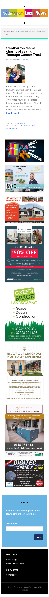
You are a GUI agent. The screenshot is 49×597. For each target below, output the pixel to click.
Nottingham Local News (24, 14)
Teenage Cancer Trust (26, 126)
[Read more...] (12, 113)
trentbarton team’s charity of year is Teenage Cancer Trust (23, 51)
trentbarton (11, 128)
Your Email (12, 523)
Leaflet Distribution (15, 563)
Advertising (11, 559)
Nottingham (21, 123)
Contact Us (11, 575)
